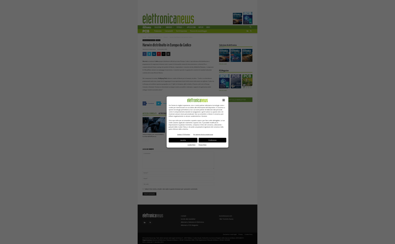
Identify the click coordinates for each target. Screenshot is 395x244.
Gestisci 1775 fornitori (183, 134)
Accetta (183, 140)
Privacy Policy (202, 145)
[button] (224, 100)
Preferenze (212, 140)
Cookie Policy (191, 145)
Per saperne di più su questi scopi (203, 134)
